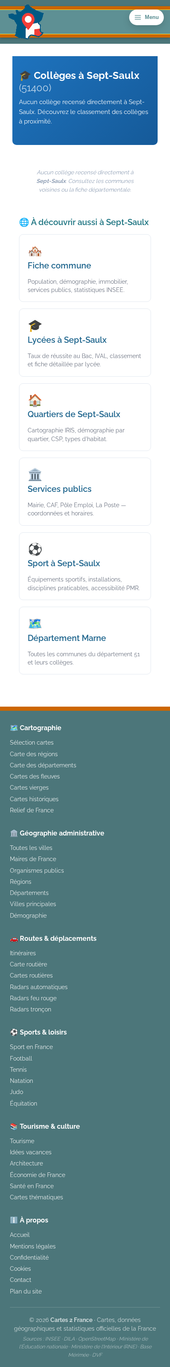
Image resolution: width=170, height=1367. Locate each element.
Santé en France (32, 1185)
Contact (20, 1279)
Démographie (28, 915)
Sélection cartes (32, 742)
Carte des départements (43, 765)
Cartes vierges (29, 787)
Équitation (23, 1103)
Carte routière (28, 964)
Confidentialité (29, 1257)
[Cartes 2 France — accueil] (26, 21)
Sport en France (31, 1046)
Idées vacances (31, 1152)
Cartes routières (31, 975)
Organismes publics (37, 870)
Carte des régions (34, 753)
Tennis (18, 1069)
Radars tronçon (30, 1009)
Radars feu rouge (33, 998)
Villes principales (33, 903)
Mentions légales (33, 1246)
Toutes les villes (31, 847)
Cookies (20, 1268)
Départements (29, 892)
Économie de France (37, 1174)
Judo (16, 1091)
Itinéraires (23, 952)
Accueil (20, 1234)
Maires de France (33, 858)
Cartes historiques (34, 798)
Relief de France (32, 810)
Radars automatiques (39, 986)
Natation (21, 1080)
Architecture (26, 1163)
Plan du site (26, 1291)
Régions (20, 881)
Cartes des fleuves (35, 776)
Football (21, 1058)
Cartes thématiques (36, 1197)
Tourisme (22, 1140)
